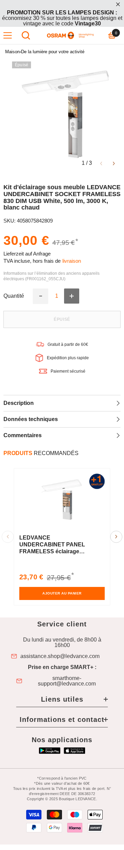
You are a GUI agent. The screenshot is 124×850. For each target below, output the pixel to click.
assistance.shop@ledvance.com (60, 656)
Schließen (118, 4)
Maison (12, 51)
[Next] (114, 163)
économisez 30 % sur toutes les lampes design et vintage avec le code (62, 18)
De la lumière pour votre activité (52, 51)
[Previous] (101, 163)
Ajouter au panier (62, 593)
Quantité (13, 296)
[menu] (7, 35)
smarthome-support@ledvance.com (67, 681)
